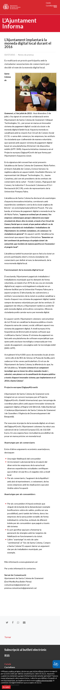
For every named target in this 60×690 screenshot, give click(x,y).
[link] (36, 92)
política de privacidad (44, 680)
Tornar (7, 637)
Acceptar (6, 687)
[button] (55, 6)
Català (48, 3)
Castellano (50, 6)
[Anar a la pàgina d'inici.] (12, 7)
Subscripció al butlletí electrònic (25, 649)
